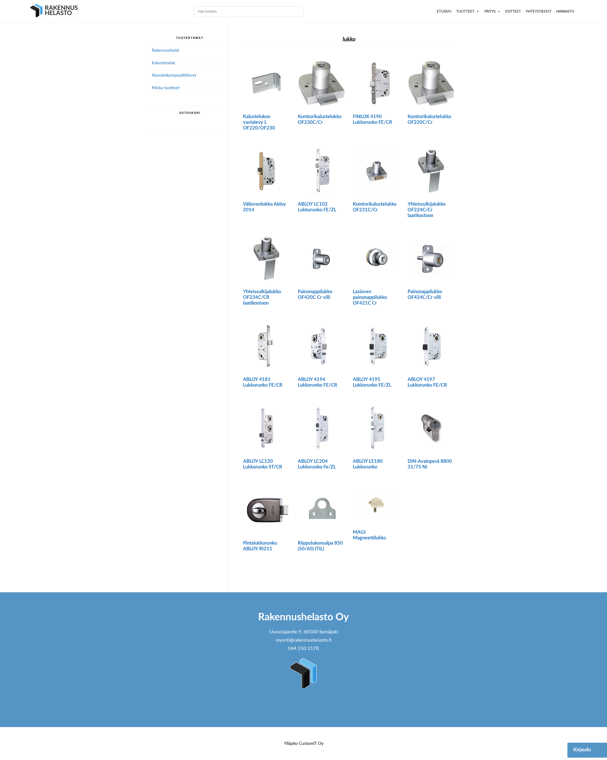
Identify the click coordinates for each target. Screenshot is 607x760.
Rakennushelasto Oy (54, 11)
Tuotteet (465, 11)
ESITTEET (513, 11)
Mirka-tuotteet (165, 88)
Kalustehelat (163, 63)
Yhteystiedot (539, 11)
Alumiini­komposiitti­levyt (174, 75)
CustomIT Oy (311, 743)
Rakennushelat (165, 50)
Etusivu (444, 11)
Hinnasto (565, 11)
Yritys (490, 11)
